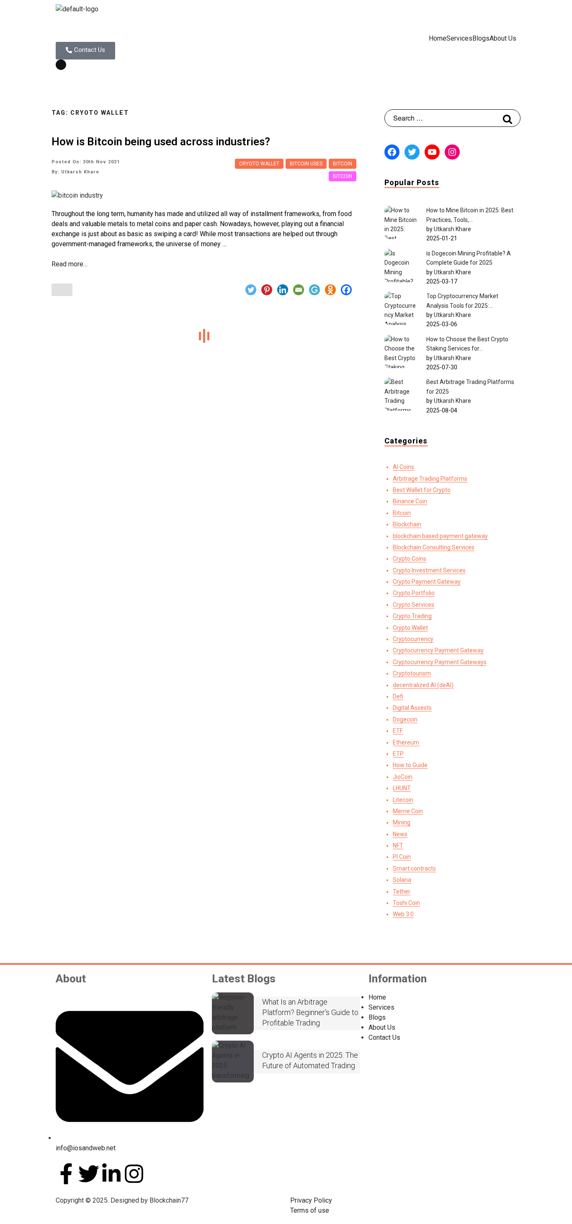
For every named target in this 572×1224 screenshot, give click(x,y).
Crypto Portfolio (414, 593)
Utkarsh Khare (452, 229)
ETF (398, 730)
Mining (401, 822)
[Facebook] (346, 289)
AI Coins (403, 467)
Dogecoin (405, 719)
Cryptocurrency (413, 639)
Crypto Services (413, 604)
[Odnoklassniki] (330, 289)
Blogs (481, 38)
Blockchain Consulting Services (433, 547)
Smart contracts (414, 868)
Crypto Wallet (410, 627)
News (400, 834)
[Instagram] (452, 152)
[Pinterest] (266, 289)
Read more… (70, 264)
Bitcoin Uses (306, 164)
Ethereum (406, 742)
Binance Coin (410, 501)
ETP (398, 753)
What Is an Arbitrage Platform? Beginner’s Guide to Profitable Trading (310, 1012)
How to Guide (410, 765)
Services (459, 38)
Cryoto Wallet (259, 164)
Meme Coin (408, 811)
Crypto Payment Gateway (427, 581)
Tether (401, 891)
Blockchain (407, 524)
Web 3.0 (403, 914)
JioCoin (402, 776)
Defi (398, 696)
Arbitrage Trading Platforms (430, 478)
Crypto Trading (412, 616)
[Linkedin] (282, 289)
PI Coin (402, 856)
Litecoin (403, 799)
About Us (503, 38)
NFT (398, 845)
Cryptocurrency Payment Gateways (440, 662)
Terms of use (309, 1210)
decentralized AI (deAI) (423, 685)
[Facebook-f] (66, 1173)
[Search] (507, 118)
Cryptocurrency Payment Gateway (438, 650)
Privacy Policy (311, 1200)
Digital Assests (412, 707)
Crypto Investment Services (429, 570)
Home (437, 38)
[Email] (298, 289)
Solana (402, 879)
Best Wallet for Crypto (422, 490)
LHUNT (402, 788)
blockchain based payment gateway (440, 536)
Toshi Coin (406, 902)
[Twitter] (250, 289)
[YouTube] (432, 152)
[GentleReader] (314, 289)
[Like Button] (62, 289)
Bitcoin (342, 164)
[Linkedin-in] (111, 1173)
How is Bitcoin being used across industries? (161, 141)
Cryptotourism (412, 673)
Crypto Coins (409, 558)
